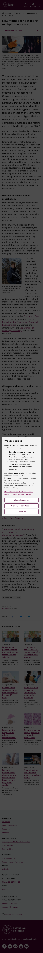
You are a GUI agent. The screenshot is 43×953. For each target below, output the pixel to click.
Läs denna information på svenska (17, 494)
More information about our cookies (18, 492)
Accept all (21, 511)
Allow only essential (22, 500)
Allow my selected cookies (21, 506)
